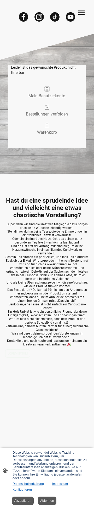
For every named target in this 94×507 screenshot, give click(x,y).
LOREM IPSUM (18, 353)
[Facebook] (23, 17)
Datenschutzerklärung (28, 484)
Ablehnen (47, 501)
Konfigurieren (22, 489)
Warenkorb (47, 132)
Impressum (60, 484)
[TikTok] (55, 17)
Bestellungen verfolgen (47, 114)
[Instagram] (39, 17)
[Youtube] (70, 17)
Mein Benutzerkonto (46, 95)
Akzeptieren (22, 501)
